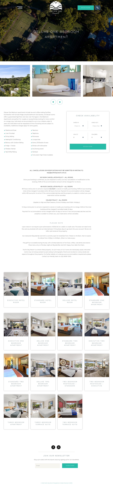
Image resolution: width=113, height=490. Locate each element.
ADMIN (70, 483)
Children (94, 134)
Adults (75, 134)
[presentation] (53, 102)
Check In (76, 122)
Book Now (85, 7)
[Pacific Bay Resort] (56, 8)
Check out (95, 122)
